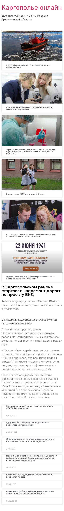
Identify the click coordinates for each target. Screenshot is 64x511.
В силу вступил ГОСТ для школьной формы (25, 194)
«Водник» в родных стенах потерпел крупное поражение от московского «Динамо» (30, 440)
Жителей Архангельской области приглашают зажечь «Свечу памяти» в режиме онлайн (30, 278)
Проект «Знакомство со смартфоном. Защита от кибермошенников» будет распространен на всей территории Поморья (31, 458)
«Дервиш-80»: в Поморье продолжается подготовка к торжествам (27, 423)
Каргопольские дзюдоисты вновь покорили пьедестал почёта (29, 476)
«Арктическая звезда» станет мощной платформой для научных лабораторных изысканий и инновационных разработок (30, 152)
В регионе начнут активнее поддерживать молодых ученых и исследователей (29, 108)
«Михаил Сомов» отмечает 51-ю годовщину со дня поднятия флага (28, 66)
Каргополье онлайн (32, 7)
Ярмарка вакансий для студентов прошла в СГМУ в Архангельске (29, 407)
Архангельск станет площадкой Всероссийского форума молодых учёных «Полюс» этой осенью (31, 235)
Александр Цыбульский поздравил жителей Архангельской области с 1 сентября (30, 492)
